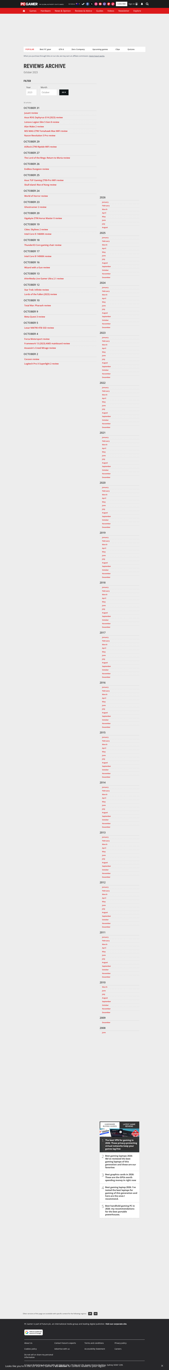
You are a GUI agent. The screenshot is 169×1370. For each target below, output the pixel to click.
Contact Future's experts (65, 1343)
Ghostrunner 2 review (35, 207)
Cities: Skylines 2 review (36, 229)
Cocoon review (31, 359)
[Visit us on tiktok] (112, 4)
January (105, 202)
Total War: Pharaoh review (37, 305)
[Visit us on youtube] (100, 4)
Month (44, 87)
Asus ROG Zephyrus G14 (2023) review (43, 117)
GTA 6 (61, 49)
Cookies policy (30, 1349)
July (103, 224)
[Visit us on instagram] (96, 4)
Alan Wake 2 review (34, 126)
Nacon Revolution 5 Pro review (39, 135)
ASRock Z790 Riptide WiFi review (40, 146)
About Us (28, 1343)
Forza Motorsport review (37, 339)
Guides (99, 10)
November (106, 273)
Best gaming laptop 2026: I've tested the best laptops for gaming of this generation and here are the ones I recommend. (121, 1193)
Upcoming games (100, 49)
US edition (61, 1366)
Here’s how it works (96, 56)
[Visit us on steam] (83, 4)
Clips (118, 49)
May (104, 216)
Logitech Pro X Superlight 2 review (41, 363)
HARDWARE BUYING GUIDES (110, 1125)
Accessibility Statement (94, 1349)
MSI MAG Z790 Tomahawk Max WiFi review (45, 131)
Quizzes (131, 49)
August (105, 227)
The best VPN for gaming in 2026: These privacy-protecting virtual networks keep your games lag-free (121, 1144)
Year (28, 87)
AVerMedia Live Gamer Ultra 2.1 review (44, 278)
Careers (118, 1349)
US (96, 1313)
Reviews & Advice (83, 10)
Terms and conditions (94, 1343)
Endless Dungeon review (36, 169)
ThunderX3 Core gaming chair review (42, 245)
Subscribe (121, 4)
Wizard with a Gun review (37, 267)
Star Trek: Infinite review (36, 289)
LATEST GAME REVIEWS (129, 1125)
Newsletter (123, 10)
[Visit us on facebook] (87, 4)
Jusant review (31, 113)
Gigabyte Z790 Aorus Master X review (43, 218)
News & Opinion (63, 10)
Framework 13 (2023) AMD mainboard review (47, 343)
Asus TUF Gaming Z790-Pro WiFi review (44, 180)
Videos (110, 10)
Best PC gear (45, 49)
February (106, 205)
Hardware (46, 10)
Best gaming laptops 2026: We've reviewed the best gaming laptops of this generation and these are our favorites (120, 1161)
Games (32, 10)
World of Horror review (36, 196)
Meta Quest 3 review (34, 316)
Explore (137, 10)
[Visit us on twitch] (104, 4)
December (106, 277)
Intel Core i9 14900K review (37, 256)
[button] (147, 4)
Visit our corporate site (115, 1324)
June (104, 220)
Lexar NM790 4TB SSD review (39, 327)
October (105, 270)
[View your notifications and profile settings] (142, 4)
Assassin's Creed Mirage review (40, 348)
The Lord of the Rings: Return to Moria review (47, 157)
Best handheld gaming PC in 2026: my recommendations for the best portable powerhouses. (120, 1210)
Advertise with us (62, 1349)
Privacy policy (120, 1343)
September (106, 266)
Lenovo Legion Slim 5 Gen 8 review (41, 122)
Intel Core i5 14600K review (37, 234)
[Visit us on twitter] (91, 4)
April (104, 213)
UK (90, 1313)
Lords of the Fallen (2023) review (40, 294)
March (104, 209)
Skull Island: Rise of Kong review (40, 184)
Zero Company (78, 49)
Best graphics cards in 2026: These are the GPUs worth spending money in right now (120, 1177)
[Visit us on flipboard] (108, 4)
